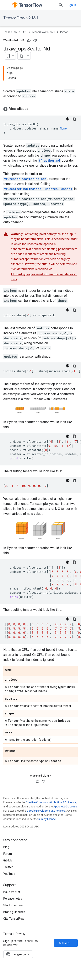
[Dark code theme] (67, 119)
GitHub (7, 860)
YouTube (9, 873)
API (25, 32)
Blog (6, 847)
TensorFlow (10, 32)
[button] (40, 108)
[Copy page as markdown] (21, 55)
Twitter (8, 867)
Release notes (12, 898)
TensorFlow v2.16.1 (20, 18)
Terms (7, 933)
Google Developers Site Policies (46, 810)
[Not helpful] (35, 40)
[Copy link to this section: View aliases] (32, 108)
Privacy (20, 933)
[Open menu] (6, 5)
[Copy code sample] (74, 119)
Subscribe (66, 943)
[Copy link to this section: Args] (16, 670)
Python (64, 32)
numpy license (47, 819)
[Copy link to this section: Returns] (20, 751)
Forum (7, 853)
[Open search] (60, 5)
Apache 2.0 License (65, 806)
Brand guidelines (14, 912)
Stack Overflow (13, 905)
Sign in (71, 5)
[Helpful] (29, 40)
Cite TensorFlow (13, 918)
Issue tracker (11, 892)
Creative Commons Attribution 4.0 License (51, 802)
